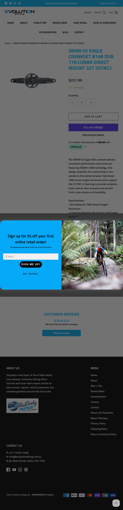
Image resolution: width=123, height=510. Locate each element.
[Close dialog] (120, 224)
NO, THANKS (30, 274)
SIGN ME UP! (30, 264)
